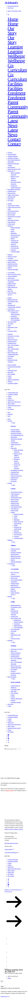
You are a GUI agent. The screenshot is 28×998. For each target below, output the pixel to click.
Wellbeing (10, 254)
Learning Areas (11, 309)
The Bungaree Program (13, 211)
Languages (13, 249)
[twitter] (8, 742)
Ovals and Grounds (12, 331)
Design (9, 978)
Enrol (9, 416)
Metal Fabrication (15, 318)
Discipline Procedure (12, 265)
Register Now (4, 996)
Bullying (10, 267)
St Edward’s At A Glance (13, 336)
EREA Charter (11, 403)
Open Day (10, 358)
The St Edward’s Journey (13, 205)
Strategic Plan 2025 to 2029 (14, 169)
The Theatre (10, 323)
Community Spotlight (13, 383)
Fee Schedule (11, 356)
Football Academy (12, 283)
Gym (9, 329)
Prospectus (10, 414)
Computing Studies (15, 251)
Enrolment (10, 334)
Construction (14, 316)
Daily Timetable (11, 374)
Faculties (10, 225)
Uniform (10, 377)
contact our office (9, 790)
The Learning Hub (12, 321)
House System (11, 278)
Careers (9, 407)
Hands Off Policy (12, 262)
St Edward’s (11, 2)
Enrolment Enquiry (12, 341)
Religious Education (15, 227)
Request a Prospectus (12, 339)
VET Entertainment (15, 320)
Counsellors (10, 258)
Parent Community (12, 365)
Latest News (10, 704)
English (12, 229)
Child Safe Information (13, 269)
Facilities (10, 297)
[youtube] (8, 735)
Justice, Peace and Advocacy (14, 274)
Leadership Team (12, 191)
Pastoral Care (11, 400)
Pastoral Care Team (12, 256)
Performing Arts (14, 246)
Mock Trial (10, 291)
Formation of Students (13, 260)
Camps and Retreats (12, 276)
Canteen (9, 376)
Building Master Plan (12, 299)
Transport (10, 381)
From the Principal (12, 154)
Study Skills (10, 372)
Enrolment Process (12, 343)
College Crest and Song (13, 195)
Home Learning (11, 214)
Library (9, 325)
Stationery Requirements (13, 379)
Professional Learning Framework (16, 461)
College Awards (11, 224)
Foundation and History (13, 158)
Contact (9, 706)
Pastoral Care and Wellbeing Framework (15, 178)
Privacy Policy (11, 876)
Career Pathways (11, 222)
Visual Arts (13, 244)
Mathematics (14, 233)
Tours (9, 412)
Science (12, 231)
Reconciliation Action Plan (14, 189)
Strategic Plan (11, 872)
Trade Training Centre (13, 310)
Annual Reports (11, 167)
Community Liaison (12, 370)
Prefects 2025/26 (11, 193)
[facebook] (8, 738)
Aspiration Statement (12, 156)
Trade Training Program (13, 220)
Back (13, 422)
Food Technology (15, 248)
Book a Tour (11, 337)
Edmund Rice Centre (12, 327)
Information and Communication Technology (14, 612)
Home (9, 419)
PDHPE (13, 238)
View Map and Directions (11, 852)
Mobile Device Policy (13, 264)
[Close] (2, 981)
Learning (10, 203)
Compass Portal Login (13, 392)
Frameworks (11, 171)
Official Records (11, 197)
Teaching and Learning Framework (17, 466)
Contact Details (8, 849)
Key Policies (10, 200)
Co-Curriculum (11, 272)
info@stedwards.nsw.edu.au (11, 843)
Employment (11, 198)
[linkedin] (8, 736)
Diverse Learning (12, 213)
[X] (8, 886)
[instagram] (8, 740)
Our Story (10, 152)
